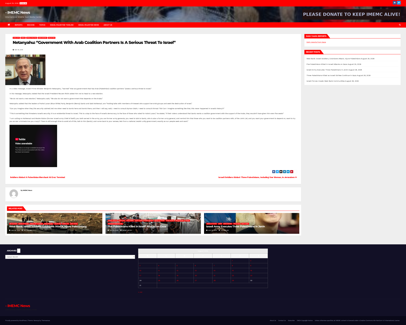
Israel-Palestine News (88, 25)
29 (233, 280)
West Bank (73, 223)
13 (196, 271)
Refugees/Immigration (115, 223)
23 (251, 275)
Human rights (148, 220)
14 (214, 271)
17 (140, 275)
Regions (31, 25)
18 (159, 275)
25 (159, 280)
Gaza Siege (130, 220)
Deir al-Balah (112, 220)
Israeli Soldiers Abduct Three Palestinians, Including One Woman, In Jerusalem (256, 177)
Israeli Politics (32, 37)
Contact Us (282, 320)
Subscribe (291, 320)
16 (251, 271)
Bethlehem (13, 223)
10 (140, 271)
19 (177, 275)
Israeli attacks (23, 223)
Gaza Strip (138, 220)
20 (196, 275)
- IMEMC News (17, 12)
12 (177, 271)
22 (233, 275)
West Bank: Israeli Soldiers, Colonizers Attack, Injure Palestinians (48, 226)
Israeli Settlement (36, 223)
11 (159, 271)
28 (214, 280)
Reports (19, 25)
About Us (108, 25)
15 (233, 271)
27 (196, 280)
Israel (23, 37)
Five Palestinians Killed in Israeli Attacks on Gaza (137, 226)
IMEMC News (27, 190)
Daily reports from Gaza (316, 42)
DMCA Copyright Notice (305, 320)
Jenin (220, 223)
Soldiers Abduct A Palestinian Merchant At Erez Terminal (37, 177)
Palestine (52, 37)
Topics (42, 25)
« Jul (140, 292)
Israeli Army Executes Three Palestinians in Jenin (235, 226)
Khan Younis (170, 220)
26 (177, 280)
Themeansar (45, 320)
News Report (42, 37)
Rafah (187, 220)
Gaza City (16, 37)
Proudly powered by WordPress (16, 320)
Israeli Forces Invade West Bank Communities (326, 81)
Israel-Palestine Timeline (62, 25)
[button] (400, 25)
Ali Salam (27, 230)
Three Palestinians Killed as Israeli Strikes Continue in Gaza (332, 75)
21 (214, 275)
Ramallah (66, 223)
